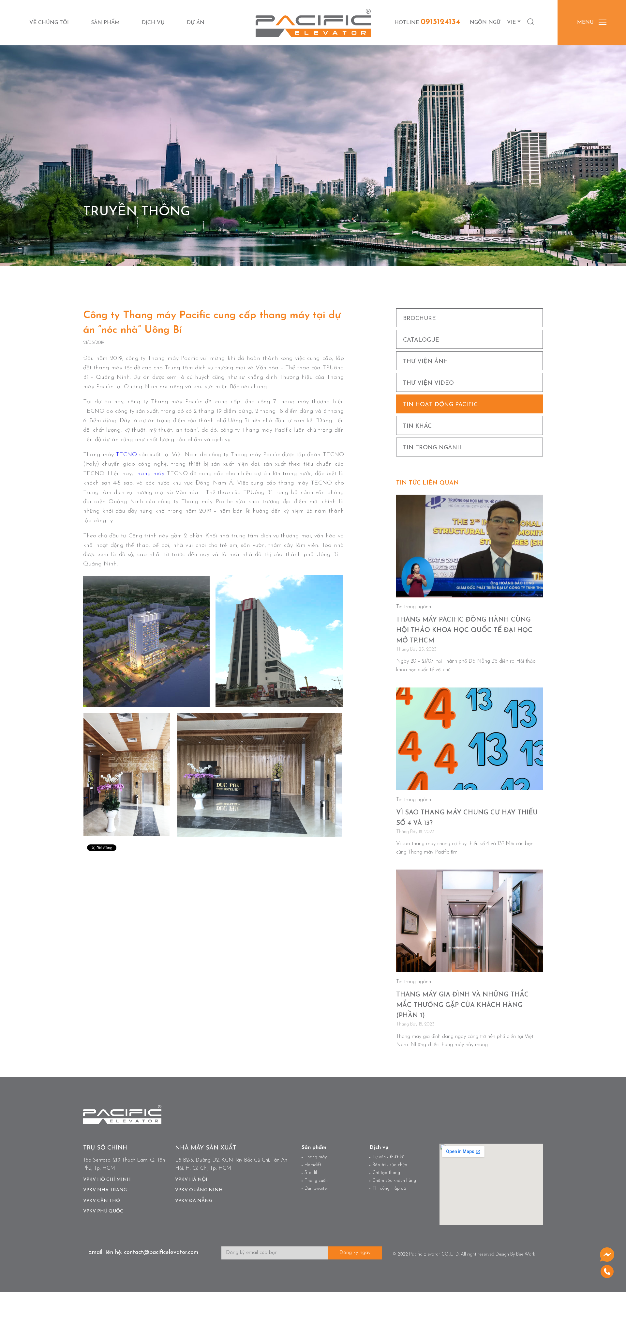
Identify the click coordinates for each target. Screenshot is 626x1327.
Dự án (195, 22)
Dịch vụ (153, 22)
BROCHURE (419, 319)
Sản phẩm (105, 22)
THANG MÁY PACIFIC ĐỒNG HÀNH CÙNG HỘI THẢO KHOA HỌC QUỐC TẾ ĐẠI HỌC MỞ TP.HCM (464, 630)
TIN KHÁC (417, 426)
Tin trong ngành (432, 448)
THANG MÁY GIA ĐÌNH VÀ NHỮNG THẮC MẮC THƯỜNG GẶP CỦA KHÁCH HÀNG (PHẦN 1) (462, 1005)
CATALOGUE (421, 340)
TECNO (126, 455)
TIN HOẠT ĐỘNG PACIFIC (440, 405)
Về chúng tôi (49, 22)
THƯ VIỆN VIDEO (428, 383)
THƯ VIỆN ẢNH (425, 362)
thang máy (149, 474)
